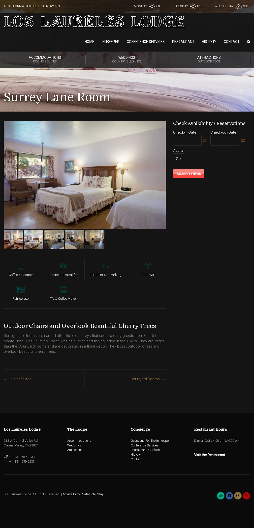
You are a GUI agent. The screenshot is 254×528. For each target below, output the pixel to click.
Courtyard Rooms (145, 379)
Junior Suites (21, 379)
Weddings (127, 59)
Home (89, 42)
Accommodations (45, 59)
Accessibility (71, 494)
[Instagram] (238, 496)
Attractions (209, 59)
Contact (232, 42)
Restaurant (183, 42)
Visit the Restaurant (209, 455)
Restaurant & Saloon (145, 450)
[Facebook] (229, 496)
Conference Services (146, 42)
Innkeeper (110, 42)
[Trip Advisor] (220, 496)
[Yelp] (246, 496)
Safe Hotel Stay (92, 494)
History (209, 42)
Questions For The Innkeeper (150, 440)
